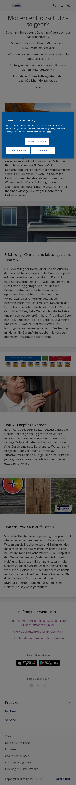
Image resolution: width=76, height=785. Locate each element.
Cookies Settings (37, 141)
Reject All (43, 150)
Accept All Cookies (18, 150)
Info (49, 131)
